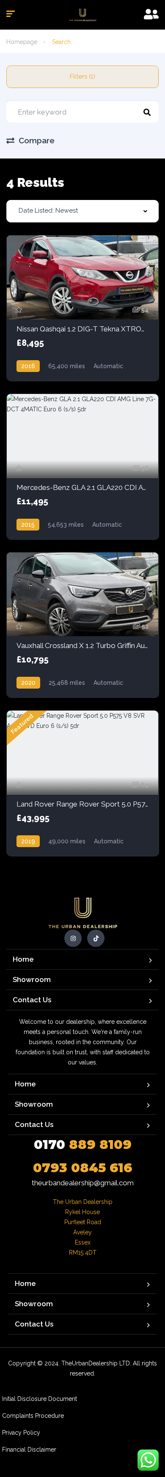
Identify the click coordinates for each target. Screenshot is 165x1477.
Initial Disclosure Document (39, 1398)
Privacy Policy (21, 1432)
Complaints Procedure (33, 1415)
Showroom (32, 979)
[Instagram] (73, 938)
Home (23, 959)
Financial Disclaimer (29, 1449)
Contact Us (32, 1000)
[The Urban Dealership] (82, 15)
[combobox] (82, 211)
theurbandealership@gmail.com (83, 1183)
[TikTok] (95, 938)
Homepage (21, 41)
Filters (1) (82, 76)
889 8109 (83, 1144)
